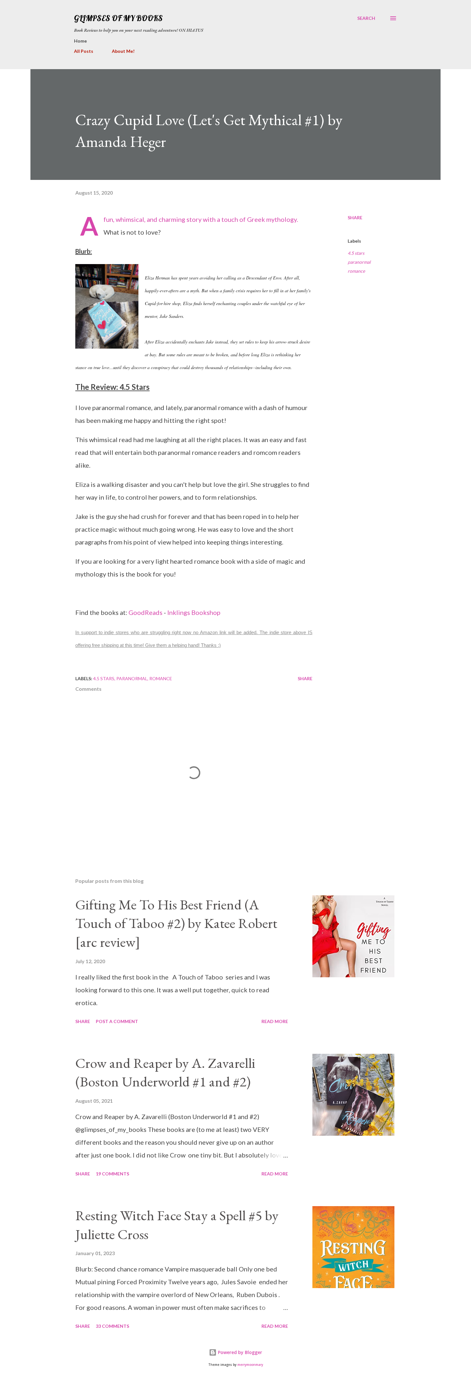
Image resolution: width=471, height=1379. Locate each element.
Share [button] (355, 217)
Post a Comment (117, 1021)
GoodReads (145, 612)
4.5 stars (356, 253)
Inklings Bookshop (193, 612)
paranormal (359, 262)
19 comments (112, 1173)
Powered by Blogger (239, 1352)
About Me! (123, 51)
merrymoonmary (250, 1365)
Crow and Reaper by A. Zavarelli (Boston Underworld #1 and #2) (165, 1072)
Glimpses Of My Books (118, 18)
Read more (274, 1021)
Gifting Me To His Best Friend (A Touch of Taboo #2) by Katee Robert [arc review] (176, 923)
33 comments (112, 1326)
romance (356, 271)
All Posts (83, 51)
